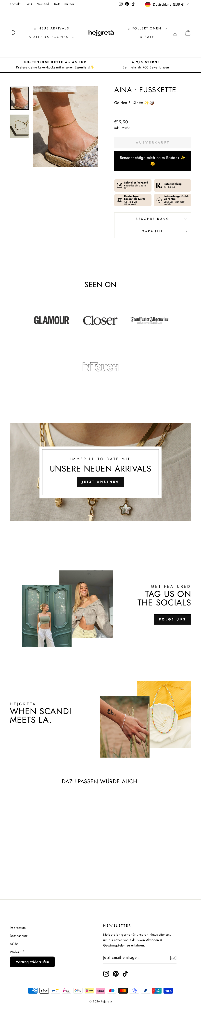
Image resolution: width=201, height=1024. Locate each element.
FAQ (28, 3)
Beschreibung (152, 218)
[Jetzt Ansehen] (100, 472)
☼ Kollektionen (145, 28)
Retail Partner (64, 3)
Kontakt (15, 3)
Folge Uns (172, 619)
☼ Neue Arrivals (51, 28)
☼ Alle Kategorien (49, 37)
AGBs (14, 943)
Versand (43, 3)
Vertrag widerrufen (32, 962)
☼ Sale (146, 37)
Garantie (153, 231)
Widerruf (17, 951)
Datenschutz (18, 935)
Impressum (18, 927)
